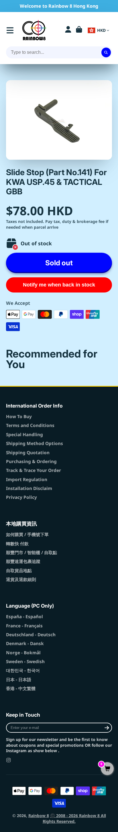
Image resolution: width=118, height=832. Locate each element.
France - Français (24, 626)
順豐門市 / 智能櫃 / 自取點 (31, 553)
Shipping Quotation (28, 453)
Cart (79, 30)
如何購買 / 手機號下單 (27, 534)
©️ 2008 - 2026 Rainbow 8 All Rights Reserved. (74, 818)
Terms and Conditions (30, 425)
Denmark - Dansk (25, 644)
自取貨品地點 (19, 571)
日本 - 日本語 (18, 680)
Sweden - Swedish (25, 662)
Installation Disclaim (29, 488)
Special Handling (24, 435)
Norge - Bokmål (23, 653)
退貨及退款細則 (21, 579)
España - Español (24, 617)
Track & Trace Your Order (33, 470)
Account (68, 30)
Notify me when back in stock (59, 285)
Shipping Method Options (34, 443)
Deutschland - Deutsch (31, 635)
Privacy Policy (21, 497)
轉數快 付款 (17, 544)
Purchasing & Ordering (31, 462)
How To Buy (19, 417)
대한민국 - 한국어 (23, 670)
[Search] (106, 52)
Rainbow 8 (38, 815)
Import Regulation (26, 480)
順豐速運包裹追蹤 (23, 561)
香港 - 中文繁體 (21, 688)
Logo (34, 30)
